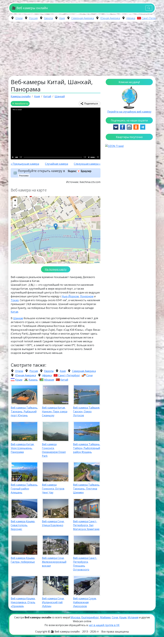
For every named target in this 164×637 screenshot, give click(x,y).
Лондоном (86, 296)
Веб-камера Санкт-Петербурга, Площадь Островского (85, 563)
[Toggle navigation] (148, 8)
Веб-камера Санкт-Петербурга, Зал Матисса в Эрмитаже (86, 525)
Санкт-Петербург (152, 18)
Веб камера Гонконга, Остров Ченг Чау (53, 488)
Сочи (89, 375)
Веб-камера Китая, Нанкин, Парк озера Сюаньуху (54, 411)
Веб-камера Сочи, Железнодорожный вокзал (54, 561)
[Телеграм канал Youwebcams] (142, 126)
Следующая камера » (87, 163)
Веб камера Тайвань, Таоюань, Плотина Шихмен (86, 488)
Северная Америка (82, 18)
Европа (48, 18)
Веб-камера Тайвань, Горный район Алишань (24, 488)
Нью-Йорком (70, 296)
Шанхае (18, 318)
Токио (15, 300)
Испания (133, 617)
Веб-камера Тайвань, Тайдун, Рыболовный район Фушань (86, 448)
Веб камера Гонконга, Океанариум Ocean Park (54, 450)
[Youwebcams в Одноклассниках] (136, 126)
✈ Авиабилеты (20, 103)
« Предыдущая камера (25, 163)
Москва (75, 617)
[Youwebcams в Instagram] (129, 126)
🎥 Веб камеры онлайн (30, 8)
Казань (33, 379)
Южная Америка (110, 18)
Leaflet (97, 262)
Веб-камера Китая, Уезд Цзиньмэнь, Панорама (22, 448)
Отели (19, 18)
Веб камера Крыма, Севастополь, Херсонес (23, 525)
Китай (64, 379)
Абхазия (49, 379)
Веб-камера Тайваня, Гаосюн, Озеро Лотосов (86, 411)
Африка (130, 18)
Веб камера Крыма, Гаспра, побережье (23, 560)
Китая (14, 312)
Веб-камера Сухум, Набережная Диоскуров (85, 602)
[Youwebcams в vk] (115, 126)
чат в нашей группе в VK (104, 625)
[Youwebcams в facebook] (122, 126)
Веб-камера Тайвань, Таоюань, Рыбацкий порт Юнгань (24, 411)
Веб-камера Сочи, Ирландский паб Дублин (53, 602)
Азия (62, 18)
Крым (18, 379)
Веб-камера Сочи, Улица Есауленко (53, 523)
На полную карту (55, 269)
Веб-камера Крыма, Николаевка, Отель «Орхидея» (23, 602)
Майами (105, 617)
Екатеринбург (90, 617)
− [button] (15, 205)
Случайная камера (56, 163)
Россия (33, 18)
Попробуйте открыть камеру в (42, 171)
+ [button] (15, 200)
